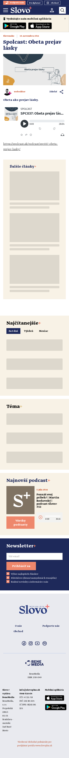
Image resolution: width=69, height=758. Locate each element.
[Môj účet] (52, 10)
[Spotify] (44, 645)
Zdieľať (53, 91)
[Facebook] (24, 644)
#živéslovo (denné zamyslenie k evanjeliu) (34, 578)
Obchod (18, 631)
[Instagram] (31, 644)
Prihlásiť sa (21, 566)
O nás (18, 626)
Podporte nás (50, 626)
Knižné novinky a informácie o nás (29, 582)
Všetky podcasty (20, 523)
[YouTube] (37, 644)
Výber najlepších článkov (24, 574)
